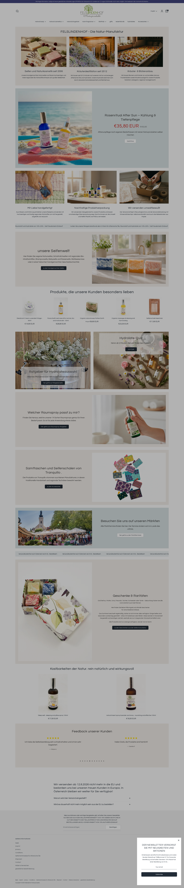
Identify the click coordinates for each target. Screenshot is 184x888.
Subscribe (159, 874)
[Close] (179, 840)
